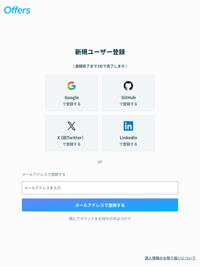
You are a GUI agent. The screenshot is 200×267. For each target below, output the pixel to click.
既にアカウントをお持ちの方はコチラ (100, 218)
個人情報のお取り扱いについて (170, 257)
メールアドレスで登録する (100, 205)
